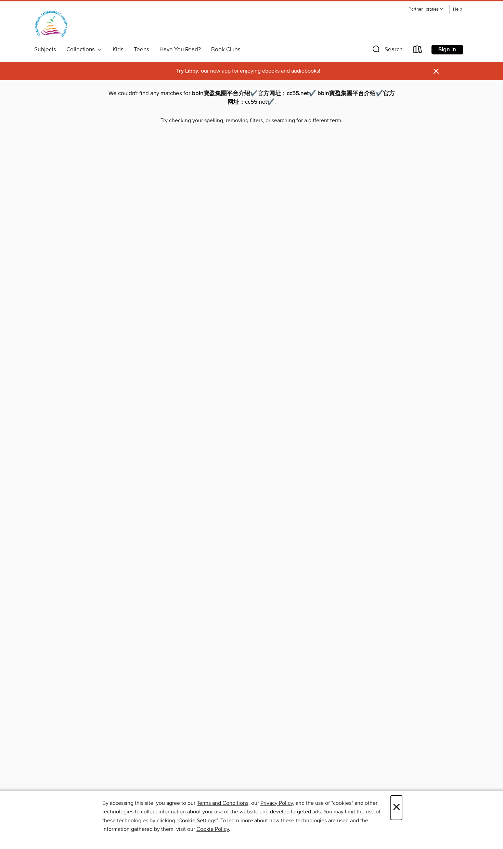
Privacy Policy (276, 803)
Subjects (45, 49)
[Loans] (418, 51)
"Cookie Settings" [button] (197, 820)
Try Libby (187, 71)
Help (457, 9)
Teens (141, 49)
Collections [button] (82, 49)
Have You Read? (180, 49)
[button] (426, 9)
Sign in (447, 49)
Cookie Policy (212, 829)
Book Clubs (226, 49)
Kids (118, 49)
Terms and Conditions (222, 803)
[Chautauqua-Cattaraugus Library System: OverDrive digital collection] (51, 23)
